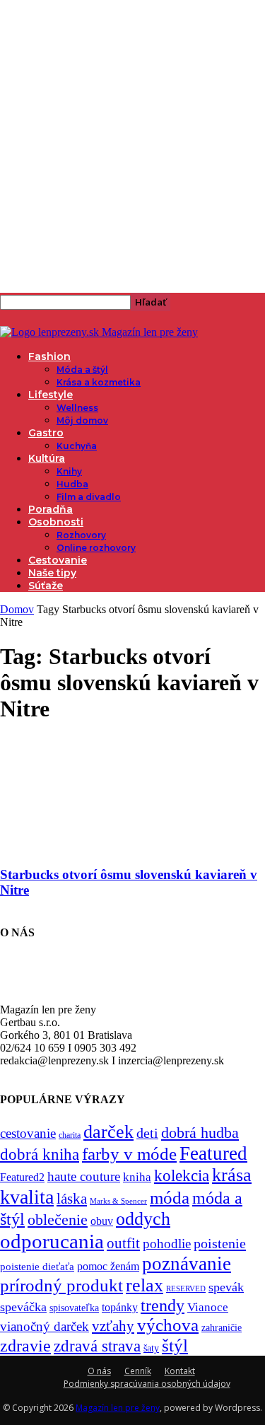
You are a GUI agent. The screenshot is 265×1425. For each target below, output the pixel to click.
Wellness (77, 407)
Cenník (137, 1371)
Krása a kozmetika (99, 382)
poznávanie (186, 1263)
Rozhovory (81, 535)
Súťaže (45, 585)
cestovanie (28, 1133)
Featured (213, 1153)
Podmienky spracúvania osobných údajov (147, 1384)
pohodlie (167, 1243)
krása (232, 1175)
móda (169, 1197)
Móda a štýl (82, 369)
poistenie (220, 1243)
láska (72, 1198)
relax (144, 1285)
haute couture (83, 1176)
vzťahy (113, 1326)
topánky (120, 1307)
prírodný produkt (61, 1285)
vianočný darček (44, 1326)
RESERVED (186, 1289)
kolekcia (181, 1175)
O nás (99, 1371)
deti (147, 1133)
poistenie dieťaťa (37, 1266)
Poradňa (50, 509)
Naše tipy (52, 572)
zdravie (25, 1345)
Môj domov (82, 420)
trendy (162, 1305)
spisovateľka (74, 1307)
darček (108, 1131)
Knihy (69, 471)
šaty (151, 1348)
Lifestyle (50, 394)
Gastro (46, 432)
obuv (101, 1221)
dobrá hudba (200, 1132)
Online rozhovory (96, 547)
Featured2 (22, 1177)
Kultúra (46, 458)
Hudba (72, 484)
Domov (17, 609)
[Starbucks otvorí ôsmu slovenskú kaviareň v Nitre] (114, 847)
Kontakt (180, 1371)
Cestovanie (57, 560)
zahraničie (221, 1327)
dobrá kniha (39, 1154)
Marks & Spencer (118, 1201)
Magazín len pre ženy (118, 1408)
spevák (226, 1287)
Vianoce (207, 1307)
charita (70, 1135)
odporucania (52, 1241)
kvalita (27, 1197)
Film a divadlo (89, 497)
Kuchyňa (77, 446)
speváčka (23, 1307)
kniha (137, 1177)
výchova (168, 1324)
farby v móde (129, 1153)
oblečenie (58, 1219)
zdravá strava (97, 1346)
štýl (175, 1345)
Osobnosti (55, 522)
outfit (123, 1243)
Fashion (49, 356)
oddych (143, 1219)
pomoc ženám (108, 1266)
